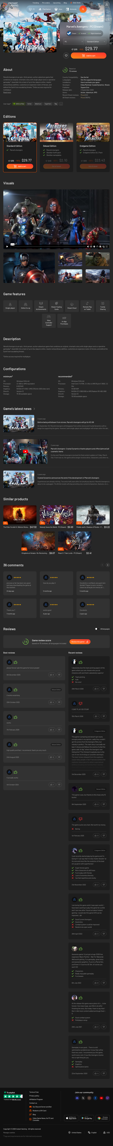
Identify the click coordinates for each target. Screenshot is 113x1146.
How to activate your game (90, 82)
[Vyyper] (74, 789)
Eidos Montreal (86, 85)
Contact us (33, 1103)
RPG (95, 92)
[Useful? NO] (59, 675)
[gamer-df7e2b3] (9, 577)
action (29, 104)
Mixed (83, 95)
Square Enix (85, 87)
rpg (56, 104)
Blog (65, 3)
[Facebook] (95, 1098)
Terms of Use (34, 1092)
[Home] (10, 4)
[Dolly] (9, 604)
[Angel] (9, 662)
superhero (48, 104)
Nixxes (107, 85)
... (61, 104)
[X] (83, 1098)
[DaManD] (74, 948)
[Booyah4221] (74, 662)
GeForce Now (20, 104)
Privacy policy (34, 1096)
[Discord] (77, 1098)
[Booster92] (74, 998)
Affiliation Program (36, 1099)
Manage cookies (9, 1133)
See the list (85, 77)
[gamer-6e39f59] (74, 819)
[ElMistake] (74, 1042)
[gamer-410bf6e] (46, 604)
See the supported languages (91, 80)
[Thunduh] (9, 717)
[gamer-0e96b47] (9, 689)
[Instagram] (89, 1098)
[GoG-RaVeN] (74, 850)
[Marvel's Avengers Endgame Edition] (93, 147)
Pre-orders (46, 3)
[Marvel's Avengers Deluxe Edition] (56, 147)
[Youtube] (101, 1098)
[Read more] (89, 752)
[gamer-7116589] (82, 577)
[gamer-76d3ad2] (74, 703)
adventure (38, 104)
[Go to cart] (99, 4)
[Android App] (87, 1118)
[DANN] (82, 604)
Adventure (89, 92)
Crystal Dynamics (98, 85)
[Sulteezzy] (9, 772)
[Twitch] (107, 1098)
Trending (36, 3)
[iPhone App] (71, 1118)
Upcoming (56, 3)
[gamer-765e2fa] (9, 744)
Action (83, 92)
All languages (105, 629)
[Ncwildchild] (74, 899)
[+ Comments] (108, 565)
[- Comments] (102, 565)
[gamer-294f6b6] (46, 577)
